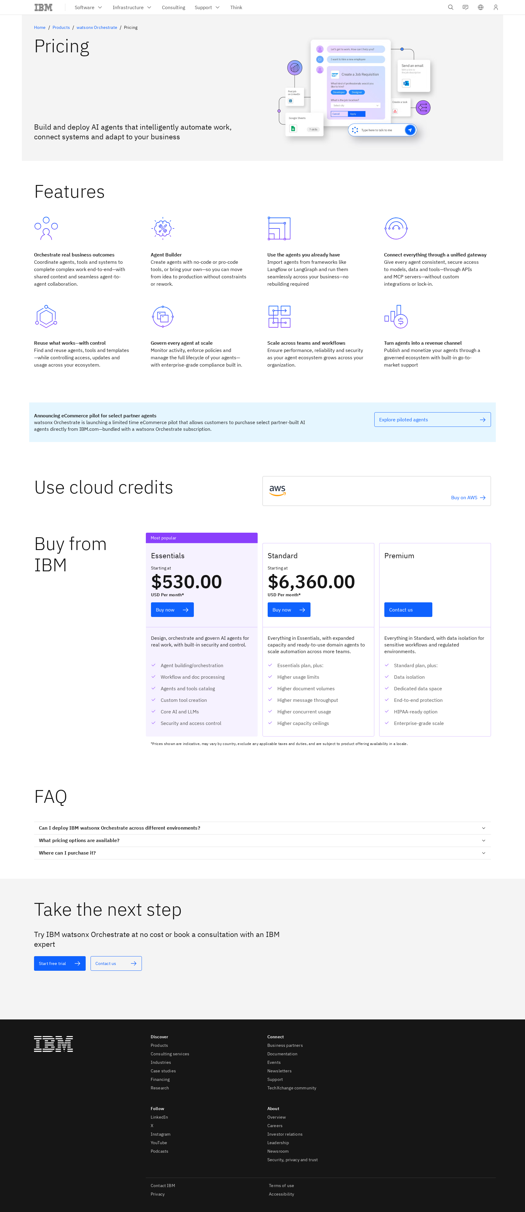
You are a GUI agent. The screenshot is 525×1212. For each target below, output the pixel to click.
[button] (481, 7)
